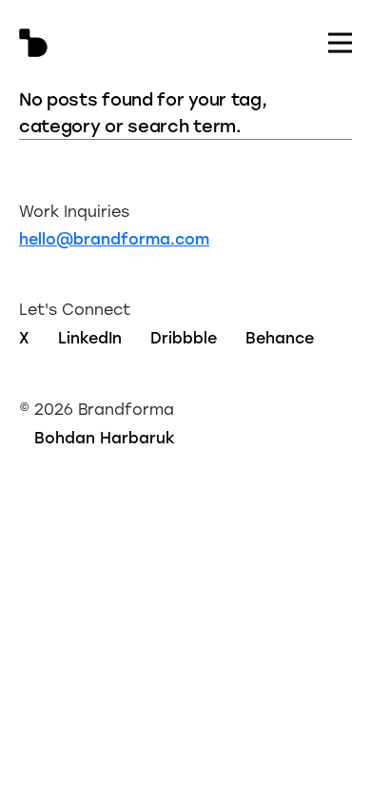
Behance (279, 337)
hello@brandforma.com (114, 238)
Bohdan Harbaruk (104, 437)
